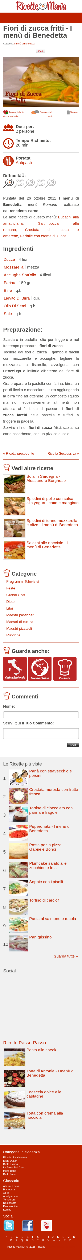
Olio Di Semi (15, 306)
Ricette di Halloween (15, 1157)
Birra (8, 290)
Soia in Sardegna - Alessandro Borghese (46, 478)
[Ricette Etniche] (40, 669)
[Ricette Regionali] (15, 669)
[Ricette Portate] (65, 669)
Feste (10, 588)
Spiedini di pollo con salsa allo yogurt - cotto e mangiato (52, 501)
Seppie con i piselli (46, 882)
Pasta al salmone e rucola (52, 918)
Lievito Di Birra (17, 298)
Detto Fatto (9, 1174)
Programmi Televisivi (22, 581)
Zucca (9, 259)
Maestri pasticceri (20, 615)
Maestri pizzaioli (19, 628)
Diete (10, 601)
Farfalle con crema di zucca (43, 236)
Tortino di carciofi (44, 900)
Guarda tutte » (66, 956)
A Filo (6, 1192)
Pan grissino (40, 937)
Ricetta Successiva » (63, 453)
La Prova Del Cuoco (14, 1167)
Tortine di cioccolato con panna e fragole (51, 810)
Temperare (9, 1199)
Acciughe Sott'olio (20, 275)
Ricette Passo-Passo (24, 1042)
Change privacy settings (61, 1246)
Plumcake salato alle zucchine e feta (48, 865)
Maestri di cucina (19, 622)
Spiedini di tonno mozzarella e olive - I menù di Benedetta (52, 523)
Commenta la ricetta (46, 114)
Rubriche (13, 635)
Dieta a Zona (10, 1164)
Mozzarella (14, 267)
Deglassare (9, 1203)
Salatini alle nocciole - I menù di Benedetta (47, 545)
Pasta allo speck (41, 1050)
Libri (9, 608)
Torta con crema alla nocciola (44, 1115)
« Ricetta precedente (18, 453)
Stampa (74, 112)
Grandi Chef (15, 595)
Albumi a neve (11, 1186)
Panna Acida (10, 1206)
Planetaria (9, 1189)
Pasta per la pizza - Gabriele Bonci (46, 847)
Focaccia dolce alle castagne (43, 1094)
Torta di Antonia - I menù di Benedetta (50, 1073)
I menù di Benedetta (24, 43)
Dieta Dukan (10, 1160)
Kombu (7, 1209)
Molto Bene (9, 1170)
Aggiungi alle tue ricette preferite (14, 114)
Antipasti (24, 162)
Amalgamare (10, 1196)
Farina (9, 282)
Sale (8, 313)
